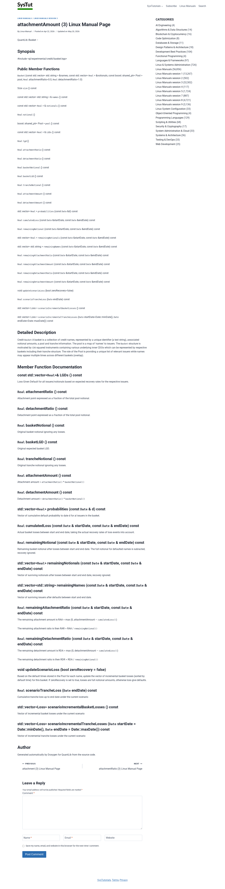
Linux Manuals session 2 (169, 78)
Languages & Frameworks (170, 60)
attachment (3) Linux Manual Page (41, 766)
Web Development (165, 144)
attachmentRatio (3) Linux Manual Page (120, 766)
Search (202, 6)
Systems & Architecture (168, 135)
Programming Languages (169, 117)
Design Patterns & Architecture (172, 47)
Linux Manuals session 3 (46, 18)
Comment (28, 793)
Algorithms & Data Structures (171, 29)
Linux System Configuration (171, 108)
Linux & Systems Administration (173, 64)
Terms (115, 880)
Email (69, 837)
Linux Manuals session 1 (169, 73)
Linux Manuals (188, 6)
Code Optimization (166, 38)
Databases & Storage (167, 42)
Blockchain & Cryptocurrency (171, 34)
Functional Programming (169, 56)
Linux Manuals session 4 (169, 86)
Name (28, 837)
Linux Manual (26, 31)
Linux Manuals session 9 (169, 104)
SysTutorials (104, 880)
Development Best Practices (171, 51)
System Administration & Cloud (172, 130)
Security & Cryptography (169, 126)
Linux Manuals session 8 (169, 100)
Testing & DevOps (165, 139)
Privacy (124, 880)
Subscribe (171, 6)
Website (110, 837)
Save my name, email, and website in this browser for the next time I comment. (62, 846)
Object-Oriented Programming (172, 113)
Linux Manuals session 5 (169, 91)
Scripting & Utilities (166, 122)
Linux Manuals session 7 (169, 95)
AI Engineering (163, 25)
